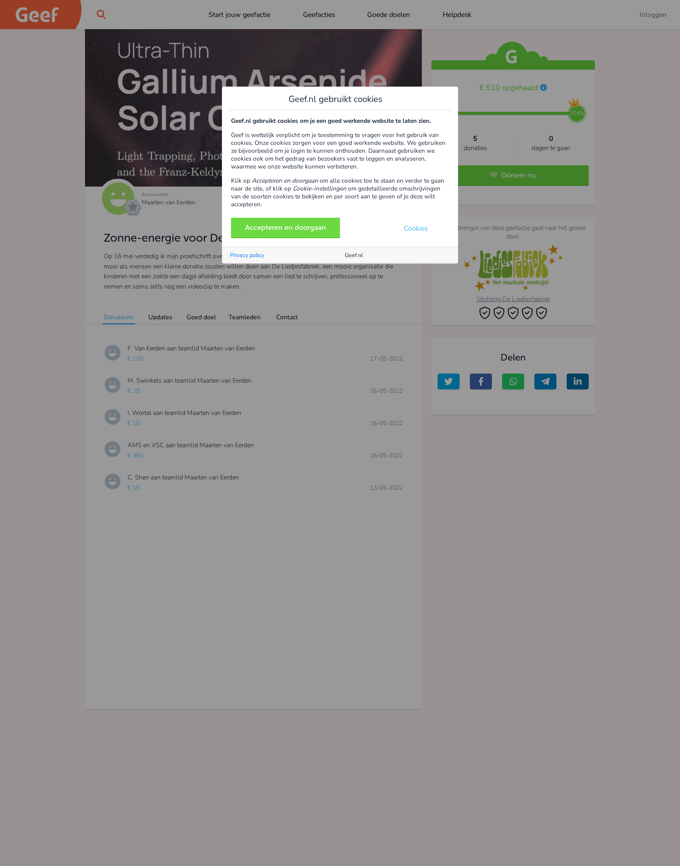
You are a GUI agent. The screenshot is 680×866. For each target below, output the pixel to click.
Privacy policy (247, 255)
